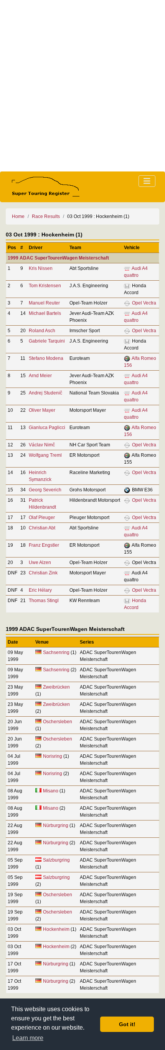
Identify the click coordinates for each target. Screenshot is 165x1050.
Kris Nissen (41, 268)
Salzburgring (56, 860)
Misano (50, 791)
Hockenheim (56, 929)
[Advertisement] (82, 85)
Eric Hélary (40, 590)
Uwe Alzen (40, 562)
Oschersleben (57, 721)
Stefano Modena (46, 358)
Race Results (46, 216)
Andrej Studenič (45, 393)
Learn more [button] (27, 1038)
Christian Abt (42, 528)
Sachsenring (56, 652)
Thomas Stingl (44, 600)
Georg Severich (45, 490)
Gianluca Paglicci (47, 427)
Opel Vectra (144, 303)
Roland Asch (42, 330)
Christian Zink (43, 573)
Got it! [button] (127, 1024)
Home (18, 216)
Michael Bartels (45, 313)
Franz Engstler (44, 545)
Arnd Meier (40, 375)
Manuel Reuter (44, 303)
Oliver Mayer (42, 410)
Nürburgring (56, 825)
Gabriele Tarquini (47, 341)
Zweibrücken (56, 687)
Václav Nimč (42, 445)
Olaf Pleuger (42, 517)
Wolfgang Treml (45, 455)
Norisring (52, 756)
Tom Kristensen (45, 285)
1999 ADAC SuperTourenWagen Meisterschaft (58, 258)
